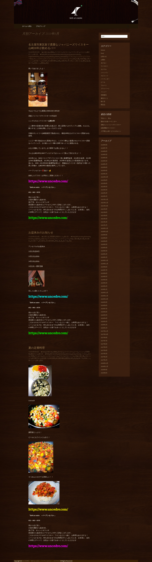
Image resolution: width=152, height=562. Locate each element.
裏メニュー (32, 360)
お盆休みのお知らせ (40, 232)
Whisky (57, 56)
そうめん (84, 354)
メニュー (83, 52)
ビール (76, 352)
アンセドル (71, 56)
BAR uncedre (49, 54)
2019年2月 (104, 286)
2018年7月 (104, 309)
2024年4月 (104, 158)
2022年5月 (104, 187)
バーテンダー (75, 52)
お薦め (52, 52)
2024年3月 (104, 161)
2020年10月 (104, 231)
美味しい (37, 63)
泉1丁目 (31, 63)
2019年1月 (104, 289)
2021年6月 (104, 215)
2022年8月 (104, 180)
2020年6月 (104, 241)
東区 (84, 61)
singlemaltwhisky (33, 56)
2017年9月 (104, 337)
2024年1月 (104, 164)
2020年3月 (104, 251)
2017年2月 (104, 357)
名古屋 (82, 239)
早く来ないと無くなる (75, 61)
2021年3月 (104, 219)
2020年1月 (104, 257)
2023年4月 (104, 170)
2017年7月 (104, 341)
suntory (42, 56)
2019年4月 (104, 280)
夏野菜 (67, 358)
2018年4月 (104, 318)
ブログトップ (40, 26)
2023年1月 (104, 174)
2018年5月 (104, 315)
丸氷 (74, 59)
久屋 (77, 59)
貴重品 (43, 63)
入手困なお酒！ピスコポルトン (111, 131)
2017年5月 (104, 347)
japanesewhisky (76, 54)
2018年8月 (104, 305)
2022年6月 (104, 183)
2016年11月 (104, 366)
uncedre (31, 239)
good (68, 54)
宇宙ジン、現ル (106, 118)
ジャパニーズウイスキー (60, 59)
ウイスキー (58, 52)
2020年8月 (104, 238)
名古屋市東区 (52, 61)
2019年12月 (104, 260)
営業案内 (53, 236)
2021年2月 (104, 222)
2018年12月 (104, 292)
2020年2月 (104, 254)
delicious (63, 54)
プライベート (105, 89)
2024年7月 (104, 148)
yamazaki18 (63, 56)
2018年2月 (104, 325)
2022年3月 (104, 190)
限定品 (103, 105)
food (43, 352)
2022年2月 (104, 193)
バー (70, 59)
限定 (47, 63)
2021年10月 (104, 206)
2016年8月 (104, 373)
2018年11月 (104, 296)
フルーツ (104, 85)
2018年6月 (104, 312)
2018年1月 (104, 328)
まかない (61, 352)
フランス (62, 356)
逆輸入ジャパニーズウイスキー (111, 125)
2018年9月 (104, 302)
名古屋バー (37, 61)
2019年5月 (104, 276)
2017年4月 (104, 350)
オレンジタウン (39, 59)
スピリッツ (66, 52)
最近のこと (59, 236)
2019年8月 (104, 267)
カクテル (104, 69)
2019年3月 (104, 283)
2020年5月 (104, 244)
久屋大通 (83, 59)
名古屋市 (44, 61)
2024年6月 (104, 151)
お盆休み (37, 239)
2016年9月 (104, 370)
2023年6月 (104, 167)
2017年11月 (104, 331)
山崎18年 (64, 61)
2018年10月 (104, 299)
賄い (37, 360)
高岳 (70, 241)
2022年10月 (104, 177)
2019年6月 (104, 273)
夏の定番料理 (36, 347)
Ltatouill (78, 354)
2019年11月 (104, 264)
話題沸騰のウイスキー (108, 128)
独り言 (36, 54)
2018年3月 (104, 321)
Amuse (103, 50)
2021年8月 (104, 212)
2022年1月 (104, 196)
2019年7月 (104, 270)
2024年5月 (104, 154)
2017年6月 (104, 344)
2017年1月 (104, 360)
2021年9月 (104, 209)
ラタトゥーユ (69, 356)
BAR (43, 54)
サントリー (48, 59)
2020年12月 (104, 228)
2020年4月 (104, 248)
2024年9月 (104, 145)
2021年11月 (104, 203)
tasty (46, 56)
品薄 (58, 61)
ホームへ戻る (27, 26)
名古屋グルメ (36, 358)
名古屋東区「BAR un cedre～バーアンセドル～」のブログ (41, 561)
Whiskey (51, 56)
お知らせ (46, 52)
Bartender (56, 54)
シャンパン (104, 72)
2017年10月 (104, 334)
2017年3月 (104, 354)
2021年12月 (104, 199)
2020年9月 (104, 235)
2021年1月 (104, 225)
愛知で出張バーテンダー (109, 121)
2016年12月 (104, 363)
